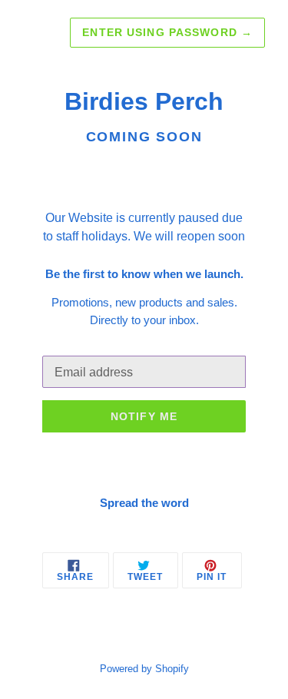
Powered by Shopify (144, 668)
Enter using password (167, 32)
